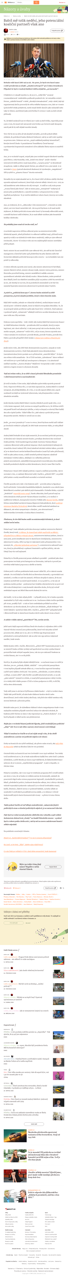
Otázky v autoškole (50, 1241)
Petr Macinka (20, 897)
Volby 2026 (8, 1215)
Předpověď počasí (33, 1248)
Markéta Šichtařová (32, 899)
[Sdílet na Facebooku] (61, 888)
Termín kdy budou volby (11, 1221)
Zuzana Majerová (20, 899)
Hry (5, 1072)
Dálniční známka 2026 (51, 1234)
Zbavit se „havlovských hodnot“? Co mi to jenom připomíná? (28, 838)
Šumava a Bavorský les (31, 1236)
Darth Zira (13, 29)
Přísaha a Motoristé (9, 897)
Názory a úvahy (10, 997)
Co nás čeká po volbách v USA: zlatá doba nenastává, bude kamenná (30, 851)
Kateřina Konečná (55, 899)
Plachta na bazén (23, 1255)
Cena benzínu (51, 1248)
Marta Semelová (17, 901)
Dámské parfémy (42, 1261)
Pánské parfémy (41, 1263)
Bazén (16, 1255)
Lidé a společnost (10, 957)
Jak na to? (28, 923)
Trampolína (32, 1255)
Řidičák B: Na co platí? (51, 1239)
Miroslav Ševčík (48, 897)
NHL (46, 1226)
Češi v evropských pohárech (33, 1251)
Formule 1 (47, 1224)
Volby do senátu (9, 1224)
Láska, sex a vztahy (11, 1011)
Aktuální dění (9, 1059)
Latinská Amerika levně (31, 1241)
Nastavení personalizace (45, 1271)
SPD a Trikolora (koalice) (39, 894)
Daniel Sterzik (7, 901)
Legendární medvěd (9, 1042)
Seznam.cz (62, 2)
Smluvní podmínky (30, 1268)
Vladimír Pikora (43, 899)
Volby (23, 894)
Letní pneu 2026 (49, 1232)
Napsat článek (53, 866)
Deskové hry (58, 1261)
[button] (34, 60)
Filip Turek (28, 897)
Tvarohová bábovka (10, 1239)
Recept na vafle (9, 1241)
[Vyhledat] (36, 2)
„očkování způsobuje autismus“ (25, 545)
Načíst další (34, 1124)
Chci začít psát (14, 923)
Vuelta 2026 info (29, 1215)
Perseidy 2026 (43, 1248)
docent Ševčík (52, 500)
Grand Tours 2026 (29, 1226)
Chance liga (48, 1215)
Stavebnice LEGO (32, 1261)
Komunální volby (9, 1226)
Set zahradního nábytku (55, 1255)
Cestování (8, 1086)
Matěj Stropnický (38, 904)
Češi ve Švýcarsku (29, 1239)
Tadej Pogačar (29, 1221)
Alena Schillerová (38, 901)
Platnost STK (48, 1243)
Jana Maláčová (27, 904)
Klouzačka (44, 1255)
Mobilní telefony (23, 1261)
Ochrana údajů (54, 1268)
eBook (7, 34)
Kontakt (46, 1268)
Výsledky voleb (9, 1219)
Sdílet (14, 34)
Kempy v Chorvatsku (30, 1232)
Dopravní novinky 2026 (51, 1236)
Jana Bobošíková (8, 899)
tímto (14, 169)
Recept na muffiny (10, 1234)
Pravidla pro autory (20, 1271)
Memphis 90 (7, 1029)
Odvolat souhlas (32, 1271)
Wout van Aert (29, 1224)
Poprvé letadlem (29, 1234)
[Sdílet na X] (63, 888)
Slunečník (38, 1255)
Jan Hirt (27, 1219)
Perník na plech (9, 1243)
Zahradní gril (31, 1257)
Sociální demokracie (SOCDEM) (13, 904)
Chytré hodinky (32, 1263)
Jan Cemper (7, 1056)
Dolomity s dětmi (29, 1243)
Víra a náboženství (11, 970)
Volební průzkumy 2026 (11, 1217)
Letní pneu (51, 1261)
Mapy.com (25, 1248)
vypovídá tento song (21, 493)
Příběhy (7, 1032)
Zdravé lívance (9, 1236)
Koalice (28, 894)
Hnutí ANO (47, 901)
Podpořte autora (56, 30)
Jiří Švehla (6, 1083)
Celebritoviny (7, 1110)
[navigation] (2, 2)
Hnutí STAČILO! (52, 894)
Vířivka (37, 1257)
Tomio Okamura (37, 897)
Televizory (24, 1263)
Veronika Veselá (8, 1096)
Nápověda (40, 1268)
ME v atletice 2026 (49, 1221)
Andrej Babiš (27, 901)
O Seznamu (19, 1268)
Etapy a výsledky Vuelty (31, 1217)
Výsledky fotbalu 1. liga (50, 1217)
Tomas (5, 1069)
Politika (18, 894)
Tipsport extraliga (49, 1219)
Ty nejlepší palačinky (10, 1232)
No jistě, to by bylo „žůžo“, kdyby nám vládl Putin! (23, 844)
